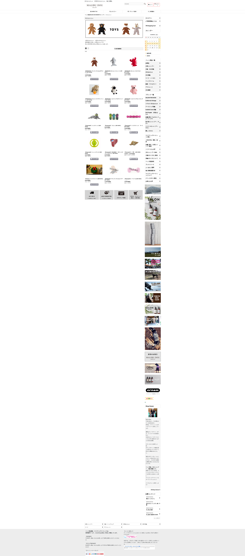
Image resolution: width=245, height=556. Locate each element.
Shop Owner (155, 489)
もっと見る (156, 518)
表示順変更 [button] (118, 48)
